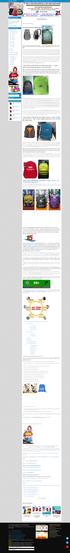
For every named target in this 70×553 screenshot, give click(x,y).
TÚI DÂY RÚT (12, 63)
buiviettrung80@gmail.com (31, 247)
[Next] (61, 513)
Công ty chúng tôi (42, 252)
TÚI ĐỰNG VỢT (12, 60)
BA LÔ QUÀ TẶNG (12, 30)
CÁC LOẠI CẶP (12, 42)
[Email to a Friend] (42, 498)
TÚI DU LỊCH (11, 50)
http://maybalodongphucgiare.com (34, 465)
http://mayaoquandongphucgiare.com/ (33, 469)
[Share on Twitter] (40, 498)
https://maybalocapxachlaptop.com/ (32, 489)
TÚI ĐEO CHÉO (12, 56)
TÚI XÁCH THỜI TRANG (13, 52)
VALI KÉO (29, 338)
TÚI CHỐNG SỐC (12, 59)
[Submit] (20, 95)
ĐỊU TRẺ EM (12, 64)
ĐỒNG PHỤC (56, 448)
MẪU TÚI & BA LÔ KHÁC (13, 54)
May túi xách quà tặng (13, 25)
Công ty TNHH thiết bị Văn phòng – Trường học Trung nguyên (34, 291)
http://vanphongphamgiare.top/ (33, 474)
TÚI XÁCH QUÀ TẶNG (49, 448)
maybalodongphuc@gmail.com (32, 460)
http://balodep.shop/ (30, 472)
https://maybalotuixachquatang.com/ (33, 467)
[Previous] (22, 513)
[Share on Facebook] (38, 498)
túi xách (56, 119)
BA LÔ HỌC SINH (12, 38)
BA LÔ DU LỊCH (12, 35)
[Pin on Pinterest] (43, 498)
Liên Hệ (10, 19)
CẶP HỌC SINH (12, 46)
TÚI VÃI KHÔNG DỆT (13, 57)
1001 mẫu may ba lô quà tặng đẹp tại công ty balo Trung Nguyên (14, 22)
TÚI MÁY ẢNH (32, 350)
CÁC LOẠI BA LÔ (12, 33)
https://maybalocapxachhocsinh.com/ (32, 492)
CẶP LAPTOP (12, 45)
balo (52, 119)
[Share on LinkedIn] (45, 498)
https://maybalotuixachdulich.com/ (32, 487)
